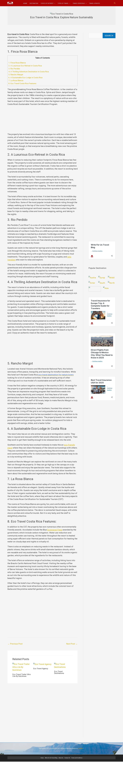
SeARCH (109, 35)
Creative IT (81, 748)
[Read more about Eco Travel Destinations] (63, 665)
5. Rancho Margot (15, 75)
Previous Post (15, 644)
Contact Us (67, 757)
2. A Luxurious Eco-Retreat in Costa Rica (25, 66)
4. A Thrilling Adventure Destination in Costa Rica (28, 72)
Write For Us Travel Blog (51, 757)
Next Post (71, 644)
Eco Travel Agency (40, 668)
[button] (115, 3)
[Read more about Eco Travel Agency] (42, 664)
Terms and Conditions (76, 757)
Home (42, 757)
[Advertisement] (42, 120)
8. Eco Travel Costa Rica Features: (22, 83)
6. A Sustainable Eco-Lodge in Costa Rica (25, 77)
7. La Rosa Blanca (15, 80)
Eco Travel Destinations (59, 672)
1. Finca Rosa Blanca (17, 63)
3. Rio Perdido (14, 69)
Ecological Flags (54, 530)
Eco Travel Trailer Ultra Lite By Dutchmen (21, 675)
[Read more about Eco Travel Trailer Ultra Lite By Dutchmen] (21, 667)
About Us (61, 757)
